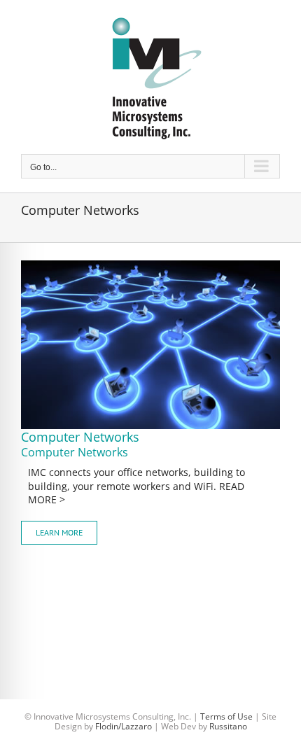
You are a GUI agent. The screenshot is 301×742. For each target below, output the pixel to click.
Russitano (228, 726)
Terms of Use (226, 716)
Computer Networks (80, 436)
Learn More (59, 532)
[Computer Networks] (150, 265)
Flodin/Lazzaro (123, 726)
